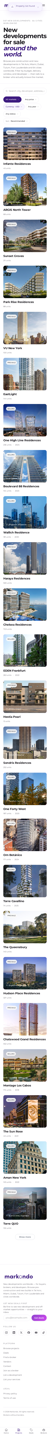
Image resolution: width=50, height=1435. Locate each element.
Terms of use (9, 1398)
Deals (6, 1353)
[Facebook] (29, 1333)
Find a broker (9, 1357)
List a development (12, 1375)
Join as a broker (11, 1370)
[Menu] (44, 5)
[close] (38, 7)
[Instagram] (6, 1333)
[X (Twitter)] (21, 1333)
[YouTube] (36, 1333)
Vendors (7, 1361)
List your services (11, 1379)
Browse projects (11, 1348)
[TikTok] (44, 1333)
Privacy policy (10, 1393)
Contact (7, 1366)
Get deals (39, 1318)
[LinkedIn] (14, 1333)
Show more (25, 1237)
